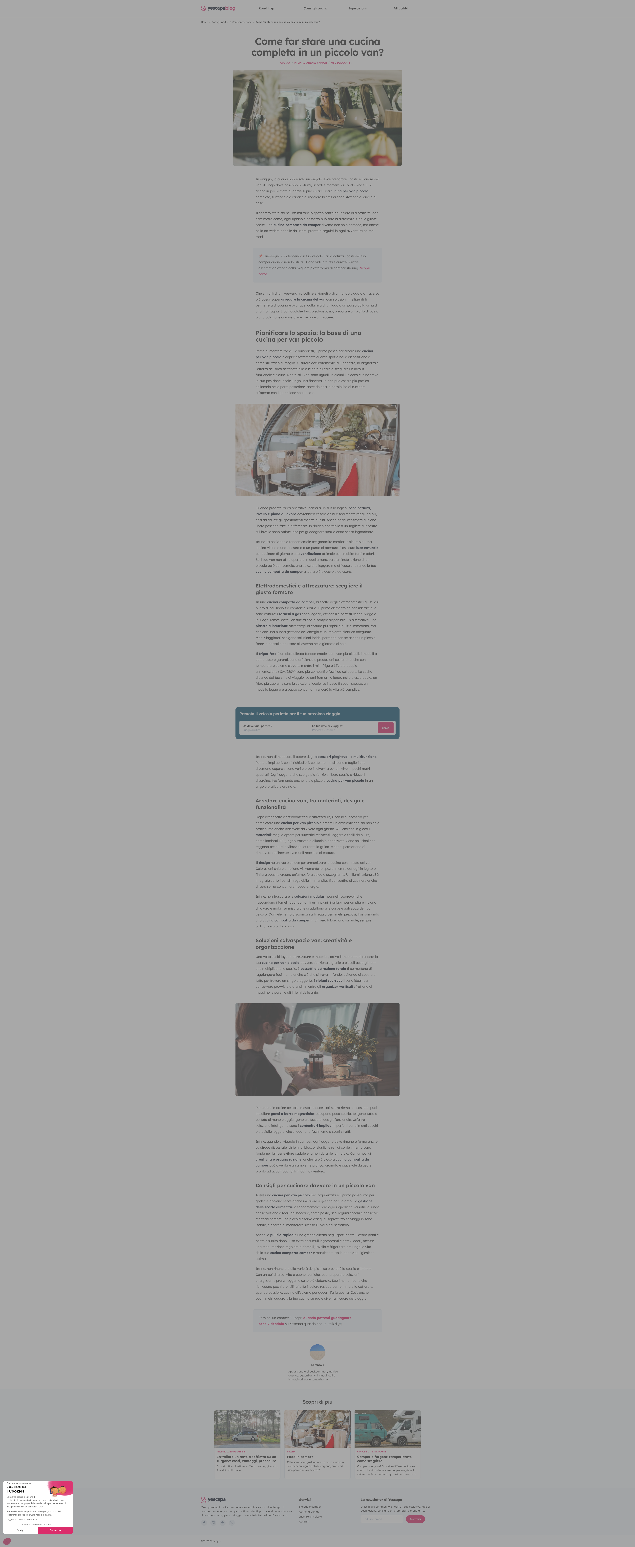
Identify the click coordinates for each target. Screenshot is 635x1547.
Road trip (266, 8)
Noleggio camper (310, 1506)
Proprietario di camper (310, 62)
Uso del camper (341, 62)
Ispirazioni (357, 8)
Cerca (385, 728)
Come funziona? (309, 1511)
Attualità (401, 8)
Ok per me (55, 1530)
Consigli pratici (316, 8)
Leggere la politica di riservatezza (22, 1519)
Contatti (304, 1521)
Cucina (285, 62)
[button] (7, 1541)
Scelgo (20, 1530)
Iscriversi (415, 1519)
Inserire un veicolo (310, 1516)
